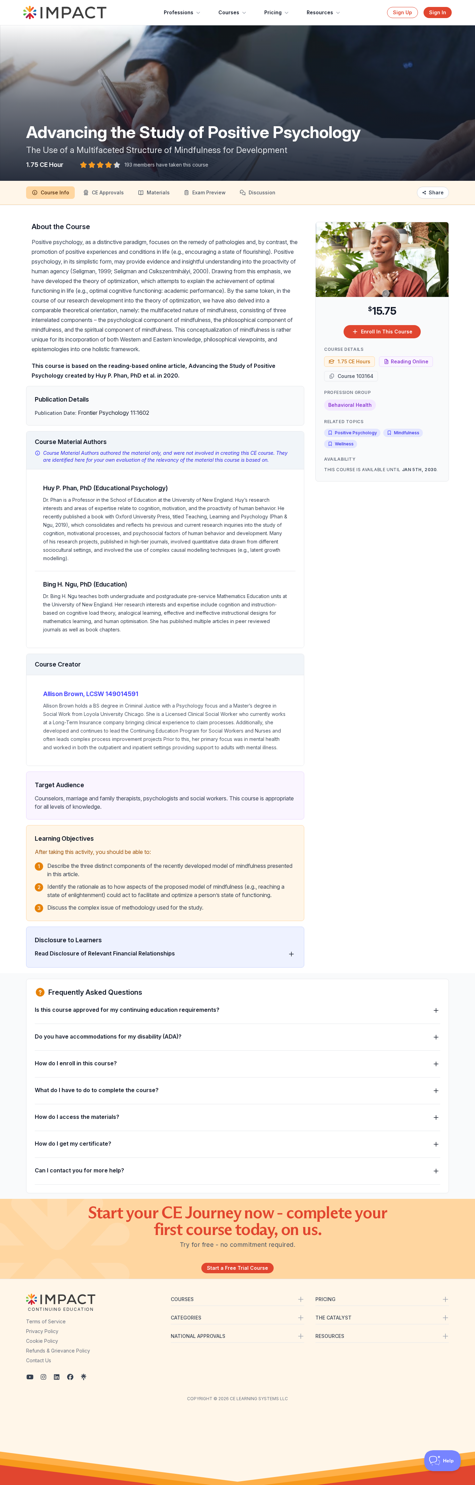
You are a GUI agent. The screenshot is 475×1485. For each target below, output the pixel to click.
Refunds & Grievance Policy (58, 1351)
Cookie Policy (42, 1341)
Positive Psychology (356, 432)
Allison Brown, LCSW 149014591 (90, 693)
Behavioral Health (350, 405)
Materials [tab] (158, 192)
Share (436, 192)
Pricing (273, 12)
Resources (320, 12)
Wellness (344, 443)
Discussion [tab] (262, 192)
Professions (178, 12)
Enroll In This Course (386, 331)
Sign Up (402, 12)
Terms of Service (46, 1321)
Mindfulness (406, 432)
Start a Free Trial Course (237, 1268)
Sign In (437, 12)
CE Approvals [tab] (108, 192)
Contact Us (38, 1360)
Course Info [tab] (55, 192)
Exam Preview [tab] (209, 192)
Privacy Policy (42, 1331)
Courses (228, 12)
